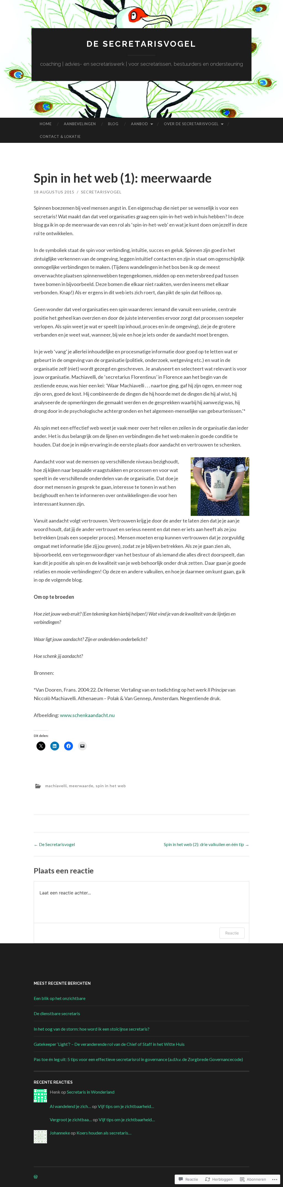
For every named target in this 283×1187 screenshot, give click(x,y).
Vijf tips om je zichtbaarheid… (126, 1106)
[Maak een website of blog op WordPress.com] (36, 1177)
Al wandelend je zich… (70, 1106)
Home (46, 124)
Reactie (232, 933)
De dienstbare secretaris (57, 1013)
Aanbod (139, 124)
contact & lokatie (60, 136)
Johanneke (60, 1132)
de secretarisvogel (141, 44)
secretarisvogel (101, 192)
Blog (113, 124)
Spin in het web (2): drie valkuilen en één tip (206, 844)
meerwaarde (81, 785)
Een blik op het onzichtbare (59, 998)
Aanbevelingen (80, 124)
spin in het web (111, 785)
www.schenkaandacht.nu (87, 715)
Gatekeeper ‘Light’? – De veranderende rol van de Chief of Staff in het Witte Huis (109, 1044)
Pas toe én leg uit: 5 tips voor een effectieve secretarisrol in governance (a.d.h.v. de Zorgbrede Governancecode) (138, 1059)
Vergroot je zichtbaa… (71, 1119)
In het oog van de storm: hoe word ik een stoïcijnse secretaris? (92, 1028)
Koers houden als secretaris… (104, 1132)
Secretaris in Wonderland (90, 1091)
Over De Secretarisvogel (191, 124)
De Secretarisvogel (54, 844)
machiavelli (56, 785)
